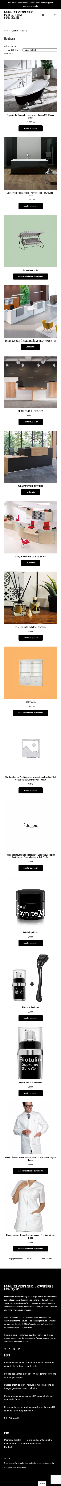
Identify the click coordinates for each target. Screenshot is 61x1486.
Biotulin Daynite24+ (30, 932)
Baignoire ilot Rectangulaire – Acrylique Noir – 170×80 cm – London (30, 194)
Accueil (7, 31)
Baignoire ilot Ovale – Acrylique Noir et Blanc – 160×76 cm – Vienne (30, 116)
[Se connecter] (50, 15)
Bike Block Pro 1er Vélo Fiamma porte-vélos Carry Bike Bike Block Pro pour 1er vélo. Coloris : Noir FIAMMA (30, 778)
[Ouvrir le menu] (43, 15)
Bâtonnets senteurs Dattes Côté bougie (30, 627)
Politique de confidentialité (39, 1440)
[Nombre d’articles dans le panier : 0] (54, 15)
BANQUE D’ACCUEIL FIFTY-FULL (30, 486)
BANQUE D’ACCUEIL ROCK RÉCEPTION (30, 556)
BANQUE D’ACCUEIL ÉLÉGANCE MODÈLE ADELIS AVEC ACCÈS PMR (31, 341)
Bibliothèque (30, 702)
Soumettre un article (30, 1443)
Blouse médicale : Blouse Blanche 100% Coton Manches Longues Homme (30, 1158)
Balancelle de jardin (30, 270)
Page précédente (15, 1259)
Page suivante (47, 1259)
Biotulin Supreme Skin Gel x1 (30, 1082)
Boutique (15, 31)
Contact (8, 1447)
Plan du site (10, 1443)
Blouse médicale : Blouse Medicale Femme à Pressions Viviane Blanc (30, 1236)
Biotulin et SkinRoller (30, 1007)
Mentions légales (12, 1440)
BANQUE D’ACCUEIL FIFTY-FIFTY (30, 411)
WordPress (21, 1468)
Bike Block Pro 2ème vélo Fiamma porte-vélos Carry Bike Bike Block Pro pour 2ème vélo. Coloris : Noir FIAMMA (31, 856)
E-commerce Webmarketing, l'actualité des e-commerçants (19, 14)
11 (35, 1259)
